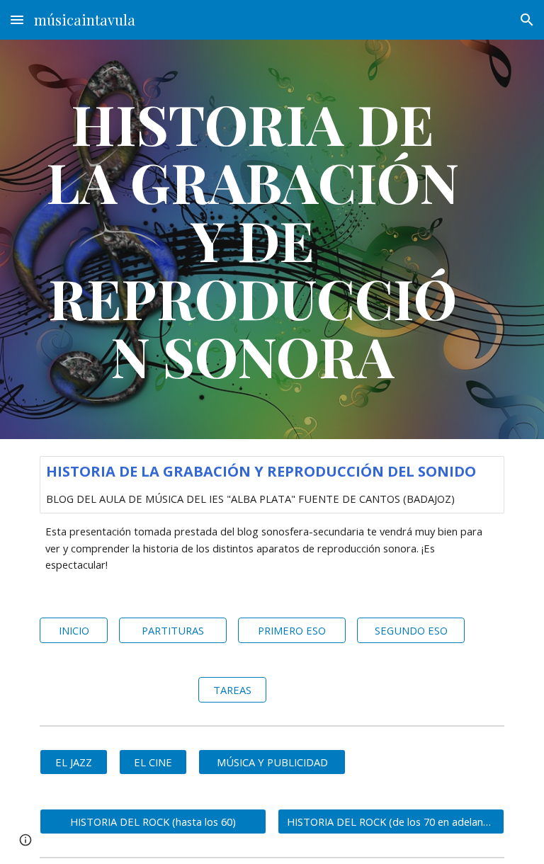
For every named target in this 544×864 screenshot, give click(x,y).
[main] (252, 239)
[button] (17, 19)
